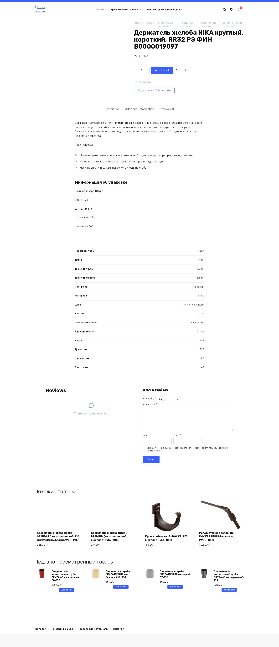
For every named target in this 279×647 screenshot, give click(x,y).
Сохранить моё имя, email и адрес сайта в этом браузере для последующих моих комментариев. (187, 449)
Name (146, 435)
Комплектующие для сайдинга (164, 9)
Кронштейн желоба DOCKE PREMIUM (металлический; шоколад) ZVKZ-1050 (109, 536)
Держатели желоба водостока (232, 24)
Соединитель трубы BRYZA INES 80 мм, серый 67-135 (175, 574)
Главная (138, 23)
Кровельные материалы (124, 9)
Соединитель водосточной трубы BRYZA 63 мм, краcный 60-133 (65, 576)
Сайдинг (118, 628)
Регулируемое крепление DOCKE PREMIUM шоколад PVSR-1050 (216, 536)
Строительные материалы (165, 24)
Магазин (150, 23)
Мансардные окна (62, 628)
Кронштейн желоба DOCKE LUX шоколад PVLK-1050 (166, 538)
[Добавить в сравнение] (185, 70)
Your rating (149, 398)
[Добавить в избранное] (178, 70)
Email (177, 435)
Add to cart (162, 70)
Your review (150, 404)
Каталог (101, 9)
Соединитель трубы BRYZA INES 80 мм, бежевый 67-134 (118, 574)
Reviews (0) (167, 109)
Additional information (139, 109)
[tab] (112, 109)
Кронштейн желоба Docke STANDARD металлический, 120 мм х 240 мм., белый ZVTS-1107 (58, 536)
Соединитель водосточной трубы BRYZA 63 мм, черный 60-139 (229, 576)
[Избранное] (231, 9)
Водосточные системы (209, 24)
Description (111, 109)
